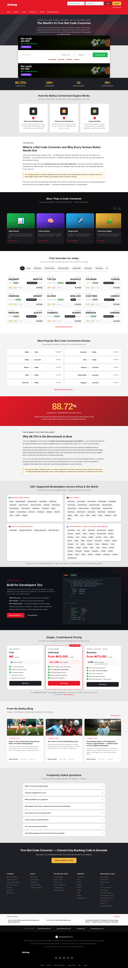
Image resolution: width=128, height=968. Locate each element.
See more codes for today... (64, 326)
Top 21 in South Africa (60, 885)
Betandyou (70, 537)
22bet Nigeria (35, 508)
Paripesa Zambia (107, 508)
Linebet (85, 533)
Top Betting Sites (52, 12)
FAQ (101, 885)
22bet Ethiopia (101, 512)
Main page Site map (105, 893)
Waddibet (97, 554)
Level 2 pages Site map (106, 898)
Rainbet (114, 540)
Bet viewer (61, 59)
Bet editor (69, 59)
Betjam (94, 515)
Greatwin (111, 547)
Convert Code (100, 55)
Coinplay (78, 547)
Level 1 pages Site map (106, 895)
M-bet (81, 515)
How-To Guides (104, 879)
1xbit (78, 530)
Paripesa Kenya (72, 508)
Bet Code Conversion (12, 877)
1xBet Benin (13, 505)
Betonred (89, 540)
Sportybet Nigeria (20, 501)
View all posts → (116, 715)
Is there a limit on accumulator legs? (37, 819)
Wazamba (86, 551)
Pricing (42, 12)
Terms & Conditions (105, 887)
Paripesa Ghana (25, 508)
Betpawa (24, 515)
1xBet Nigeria (43, 501)
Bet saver (76, 59)
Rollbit (82, 540)
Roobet (76, 540)
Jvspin (98, 547)
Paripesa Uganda (95, 508)
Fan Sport (115, 554)
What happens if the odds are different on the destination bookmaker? (48, 806)
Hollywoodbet (13, 530)
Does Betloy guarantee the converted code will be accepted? (44, 833)
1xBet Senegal (56, 505)
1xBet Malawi (112, 501)
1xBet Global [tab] (99, 268)
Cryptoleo (70, 551)
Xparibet (91, 537)
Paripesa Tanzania (84, 508)
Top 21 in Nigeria (58, 877)
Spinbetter (90, 544)
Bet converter (52, 59)
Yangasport (108, 515)
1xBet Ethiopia (102, 501)
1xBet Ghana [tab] (88, 268)
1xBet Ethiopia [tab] (76, 268)
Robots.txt (103, 903)
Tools (23, 12)
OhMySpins (105, 544)
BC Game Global (101, 533)
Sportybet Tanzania (94, 505)
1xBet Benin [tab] (37, 268)
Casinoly (103, 551)
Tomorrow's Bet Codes (13, 882)
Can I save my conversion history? (36, 826)
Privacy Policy (104, 890)
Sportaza (90, 554)
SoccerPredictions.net (64, 928)
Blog (78, 879)
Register (116, 3)
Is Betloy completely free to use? (35, 793)
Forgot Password (117, 7)
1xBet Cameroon (23, 505)
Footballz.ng (81, 928)
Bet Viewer (10, 890)
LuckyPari (107, 540)
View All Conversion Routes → (64, 389)
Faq (79, 965)
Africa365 (57, 512)
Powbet (97, 544)
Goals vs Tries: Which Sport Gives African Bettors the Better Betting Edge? (23, 921)
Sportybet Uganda (107, 505)
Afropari (84, 537)
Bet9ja (11, 501)
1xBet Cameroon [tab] (49, 268)
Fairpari (104, 547)
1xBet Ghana (52, 501)
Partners (79, 887)
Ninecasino (79, 551)
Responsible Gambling (106, 906)
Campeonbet (106, 554)
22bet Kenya (71, 512)
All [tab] (22, 268)
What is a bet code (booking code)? (36, 786)
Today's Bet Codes (12, 879)
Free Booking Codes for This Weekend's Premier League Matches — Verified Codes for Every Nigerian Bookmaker (101, 921)
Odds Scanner (34, 877)
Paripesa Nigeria (14, 508)
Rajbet (112, 537)
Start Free (25, 683)
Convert (15, 12)
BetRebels (70, 547)
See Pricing (64, 683)
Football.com (40, 512)
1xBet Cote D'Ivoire (36, 505)
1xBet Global (71, 530)
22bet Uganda (91, 512)
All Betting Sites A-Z (59, 890)
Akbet (11, 515)
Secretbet (98, 537)
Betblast (110, 551)
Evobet (105, 537)
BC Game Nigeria (21, 512)
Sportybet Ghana (32, 501)
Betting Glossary (104, 882)
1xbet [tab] (28, 268)
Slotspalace (95, 551)
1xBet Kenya (71, 501)
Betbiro (83, 554)
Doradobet (70, 544)
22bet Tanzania (81, 512)
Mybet (87, 515)
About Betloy (80, 877)
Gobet (115, 515)
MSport (53, 508)
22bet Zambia (111, 512)
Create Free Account (64, 860)
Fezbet (112, 544)
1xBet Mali (46, 505)
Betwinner (70, 533)
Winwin (83, 544)
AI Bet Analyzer (34, 879)
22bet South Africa (54, 530)
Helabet (70, 515)
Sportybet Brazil (101, 530)
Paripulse (91, 533)
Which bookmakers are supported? (36, 799)
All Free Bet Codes (12, 885)
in (64, 958)
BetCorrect (32, 512)
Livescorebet (98, 540)
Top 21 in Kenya (58, 882)
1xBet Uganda (81, 501)
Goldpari (78, 533)
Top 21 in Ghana (58, 879)
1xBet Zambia (71, 505)
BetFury (70, 540)
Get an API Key (32, 615)
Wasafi (100, 515)
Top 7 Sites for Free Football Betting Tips (59, 920)
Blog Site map (104, 900)
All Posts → (117, 916)
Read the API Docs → (15, 615)
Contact (79, 890)
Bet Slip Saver (11, 893)
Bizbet (91, 547)
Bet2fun (85, 547)
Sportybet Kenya (82, 505)
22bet (83, 530)
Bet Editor (9, 887)
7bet (77, 544)
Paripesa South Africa (40, 530)
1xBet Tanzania (91, 501)
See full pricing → (69, 694)
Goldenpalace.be (72, 558)
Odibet (76, 515)
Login (108, 3)
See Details (39, 287)
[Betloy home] (12, 4)
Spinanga (70, 554)
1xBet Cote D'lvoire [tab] (63, 268)
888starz (111, 533)
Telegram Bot (33, 882)
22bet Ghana (45, 508)
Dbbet (69, 518)
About (42, 965)
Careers (79, 885)
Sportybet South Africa (25, 530)
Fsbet (77, 537)
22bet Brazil (91, 530)
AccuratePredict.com (44, 928)
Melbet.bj (49, 512)
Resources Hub (104, 877)
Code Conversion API (36, 887)
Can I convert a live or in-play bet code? (38, 813)
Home (8, 12)
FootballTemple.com (97, 928)
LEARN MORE (26, 46)
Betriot (77, 554)
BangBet (12, 512)
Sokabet (17, 515)
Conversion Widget (35, 885)
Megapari (110, 530)
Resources (32, 12)
